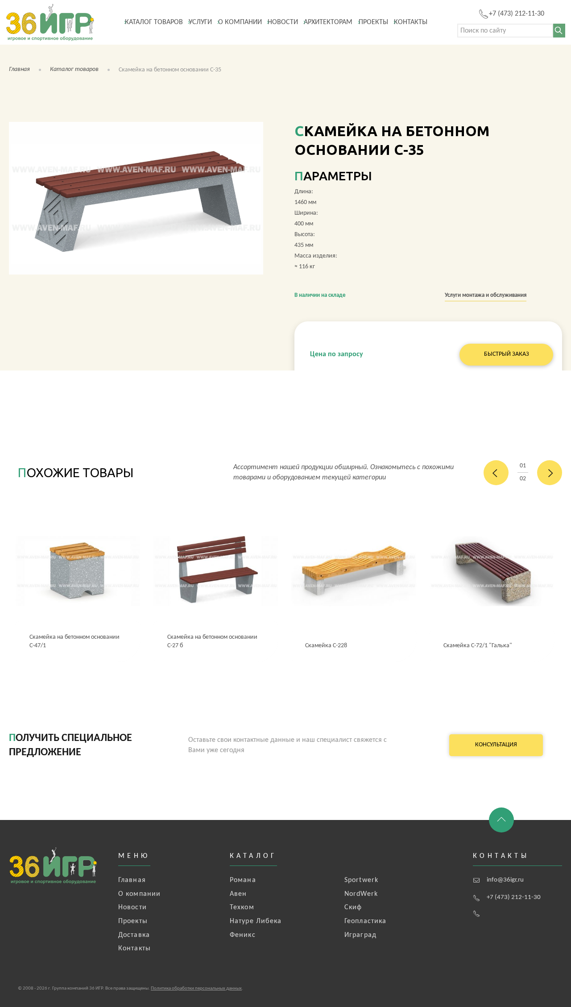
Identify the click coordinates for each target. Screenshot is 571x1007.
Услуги (200, 22)
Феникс (243, 935)
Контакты (410, 22)
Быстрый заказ (506, 354)
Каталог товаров (154, 22)
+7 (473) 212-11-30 (514, 897)
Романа (243, 880)
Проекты (373, 22)
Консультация (496, 744)
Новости (283, 22)
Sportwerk (361, 880)
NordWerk (361, 894)
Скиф (353, 907)
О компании (240, 22)
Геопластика (365, 921)
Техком (242, 907)
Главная (19, 69)
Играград (360, 935)
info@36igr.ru (505, 880)
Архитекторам (328, 22)
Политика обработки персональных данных (196, 988)
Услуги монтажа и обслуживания (485, 295)
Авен (238, 894)
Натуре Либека (256, 921)
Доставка (134, 935)
